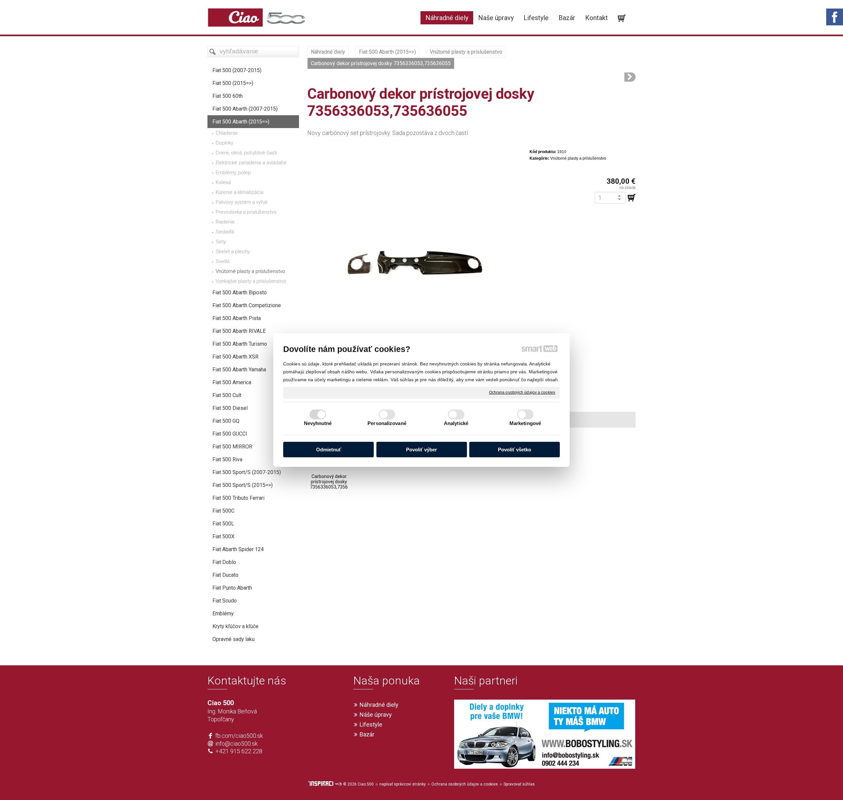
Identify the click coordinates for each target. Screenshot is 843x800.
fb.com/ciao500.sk (239, 735)
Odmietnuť (328, 449)
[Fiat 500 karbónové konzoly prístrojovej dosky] (630, 77)
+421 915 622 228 (238, 751)
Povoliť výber (421, 449)
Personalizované (386, 423)
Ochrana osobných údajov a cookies (522, 392)
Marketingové (525, 423)
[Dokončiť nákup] (622, 18)
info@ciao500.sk (236, 743)
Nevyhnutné (318, 423)
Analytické (456, 423)
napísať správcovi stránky (402, 784)
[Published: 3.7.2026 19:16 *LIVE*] (338, 784)
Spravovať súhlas (519, 784)
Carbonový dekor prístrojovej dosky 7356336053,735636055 (335, 482)
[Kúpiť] (632, 198)
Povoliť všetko (514, 449)
